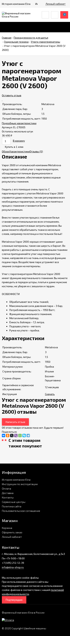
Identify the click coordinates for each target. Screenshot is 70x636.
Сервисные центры (13, 501)
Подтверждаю (14, 599)
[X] (11, 435)
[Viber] (16, 435)
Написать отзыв (15, 421)
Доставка (7, 493)
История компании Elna (16, 479)
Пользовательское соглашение (21, 510)
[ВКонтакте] (3, 435)
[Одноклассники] (7, 435)
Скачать (50, 394)
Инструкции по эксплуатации (20, 484)
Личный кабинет (12, 536)
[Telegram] (28, 435)
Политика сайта (11, 506)
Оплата (6, 488)
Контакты (8, 497)
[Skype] (24, 435)
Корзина (7, 527)
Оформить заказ (12, 532)
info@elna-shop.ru (13, 567)
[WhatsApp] (20, 435)
